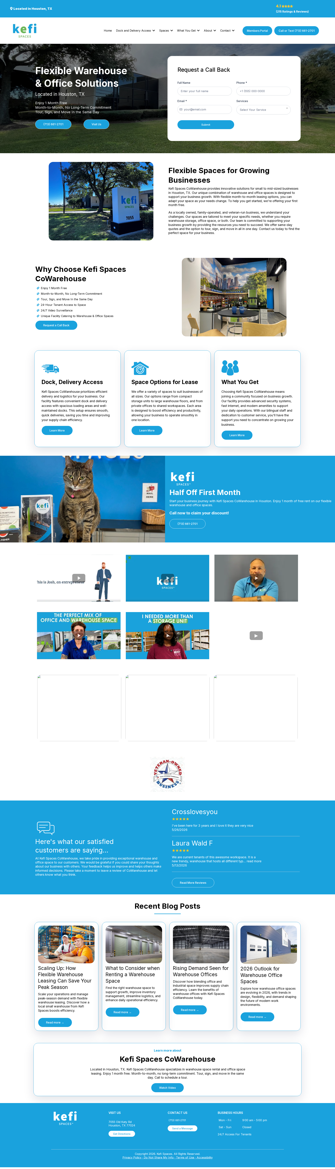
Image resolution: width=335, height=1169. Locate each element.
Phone (241, 82)
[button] (153, 30)
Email (182, 101)
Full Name (183, 82)
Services (242, 101)
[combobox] (263, 110)
